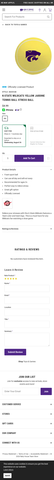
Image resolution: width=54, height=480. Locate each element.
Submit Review (15, 352)
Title (6, 319)
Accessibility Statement (39, 454)
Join (46, 391)
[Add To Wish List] (48, 158)
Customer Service (11, 404)
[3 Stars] (11, 278)
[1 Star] (5, 278)
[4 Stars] (13, 278)
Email (6, 295)
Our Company (9, 433)
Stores (6, 414)
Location (7, 307)
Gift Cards (7, 423)
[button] (39, 10)
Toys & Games (27, 361)
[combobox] (20, 17)
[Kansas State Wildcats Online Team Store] (27, 10)
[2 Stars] (8, 278)
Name (6, 283)
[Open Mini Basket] (50, 10)
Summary (7, 331)
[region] (27, 197)
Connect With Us (11, 442)
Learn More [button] (8, 470)
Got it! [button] (7, 476)
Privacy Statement (9, 454)
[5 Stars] (16, 278)
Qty (3, 153)
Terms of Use (23, 454)
